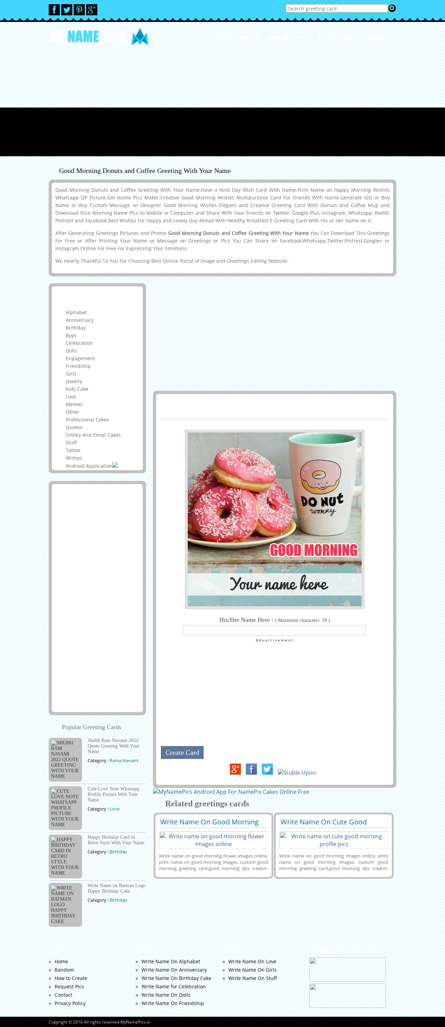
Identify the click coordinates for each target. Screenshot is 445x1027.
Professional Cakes (87, 419)
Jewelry (74, 381)
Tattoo (73, 450)
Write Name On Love (252, 961)
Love (71, 396)
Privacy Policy (70, 1003)
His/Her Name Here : (274, 619)
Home (222, 37)
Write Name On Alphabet (170, 961)
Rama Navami (124, 760)
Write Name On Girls (252, 969)
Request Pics (335, 37)
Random (248, 37)
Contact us (377, 37)
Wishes (74, 458)
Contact (63, 995)
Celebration (79, 343)
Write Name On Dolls (166, 995)
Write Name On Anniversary (174, 969)
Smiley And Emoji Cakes (93, 435)
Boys (71, 335)
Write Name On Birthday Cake (176, 978)
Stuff (71, 442)
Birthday (76, 327)
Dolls (71, 350)
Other (72, 412)
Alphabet (76, 312)
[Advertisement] (222, 107)
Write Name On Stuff (252, 978)
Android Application (89, 466)
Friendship (78, 366)
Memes (74, 404)
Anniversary (80, 320)
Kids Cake (77, 389)
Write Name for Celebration (173, 986)
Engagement (80, 358)
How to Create (288, 37)
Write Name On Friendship (172, 1003)
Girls (71, 373)
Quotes (74, 427)
